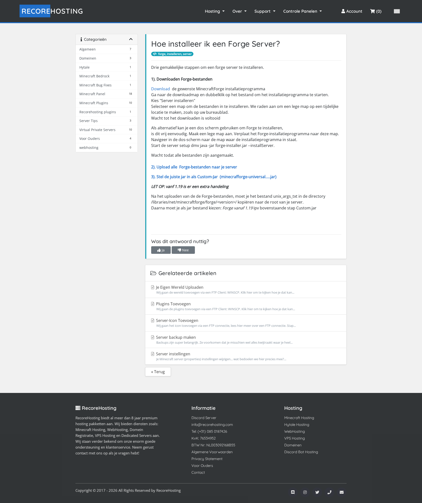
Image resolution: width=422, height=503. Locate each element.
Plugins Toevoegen (225, 306)
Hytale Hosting (296, 424)
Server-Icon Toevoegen (225, 323)
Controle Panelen (300, 11)
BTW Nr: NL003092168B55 (213, 445)
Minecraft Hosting (299, 417)
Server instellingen (220, 356)
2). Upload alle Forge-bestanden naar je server (194, 167)
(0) (378, 11)
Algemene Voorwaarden (212, 452)
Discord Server (203, 417)
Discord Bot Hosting (301, 452)
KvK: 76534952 (203, 438)
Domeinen (293, 445)
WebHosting (294, 431)
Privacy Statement (206, 458)
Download (161, 89)
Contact (198, 472)
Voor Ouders (202, 465)
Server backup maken (224, 340)
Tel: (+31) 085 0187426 (209, 431)
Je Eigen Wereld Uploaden (224, 290)
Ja (163, 250)
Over (237, 11)
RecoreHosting (168, 490)
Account (353, 11)
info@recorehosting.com (212, 424)
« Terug (158, 371)
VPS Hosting (294, 438)
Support (263, 11)
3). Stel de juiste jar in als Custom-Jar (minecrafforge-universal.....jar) (213, 176)
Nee (185, 250)
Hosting (52, 11)
